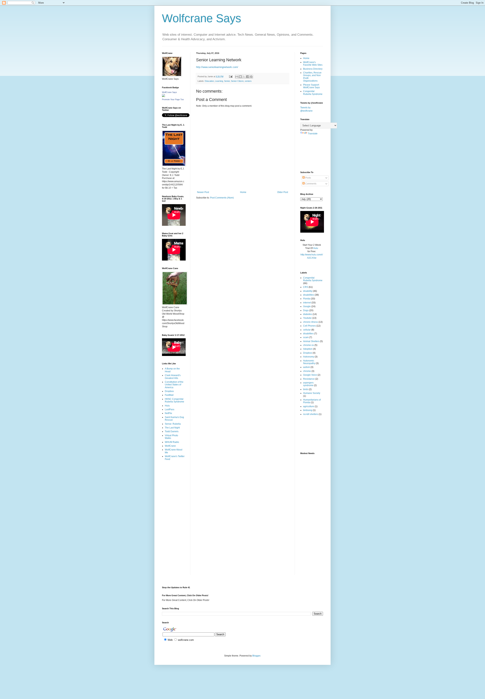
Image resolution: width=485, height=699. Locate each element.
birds (305, 389)
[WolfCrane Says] (163, 96)
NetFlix (168, 413)
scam (306, 337)
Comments (310, 183)
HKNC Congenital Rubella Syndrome (174, 400)
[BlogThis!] (240, 77)
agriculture (308, 406)
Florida (306, 298)
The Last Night (172, 427)
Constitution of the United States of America (174, 385)
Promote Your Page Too (173, 99)
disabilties (308, 333)
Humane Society (311, 393)
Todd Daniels (171, 431)
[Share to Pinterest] (251, 77)
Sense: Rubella (173, 424)
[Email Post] (230, 76)
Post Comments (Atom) (222, 197)
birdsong (307, 410)
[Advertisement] (174, 478)
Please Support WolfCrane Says (311, 86)
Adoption (307, 349)
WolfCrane (170, 446)
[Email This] (237, 77)
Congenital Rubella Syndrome (312, 92)
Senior (227, 81)
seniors (248, 81)
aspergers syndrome (308, 384)
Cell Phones (309, 325)
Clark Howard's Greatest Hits (173, 376)
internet (307, 302)
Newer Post (203, 192)
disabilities (308, 295)
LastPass (169, 409)
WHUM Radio (172, 442)
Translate (313, 133)
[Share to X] (244, 77)
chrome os (308, 345)
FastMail (169, 395)
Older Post (282, 192)
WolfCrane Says (169, 92)
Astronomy (308, 356)
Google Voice (310, 375)
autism (306, 367)
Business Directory (312, 69)
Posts (308, 177)
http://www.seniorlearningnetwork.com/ (217, 67)
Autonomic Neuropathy (309, 362)
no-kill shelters (310, 414)
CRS (305, 287)
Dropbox (169, 391)
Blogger (256, 655)
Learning (219, 81)
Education (209, 81)
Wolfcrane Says (201, 18)
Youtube (307, 318)
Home (243, 192)
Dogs (306, 310)
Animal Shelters (311, 341)
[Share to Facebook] (248, 77)
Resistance (309, 379)
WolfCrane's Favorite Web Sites (312, 63)
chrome (307, 371)
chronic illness (310, 322)
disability (307, 291)
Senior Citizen (237, 81)
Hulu (167, 405)
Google (307, 306)
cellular (307, 329)
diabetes (307, 314)
